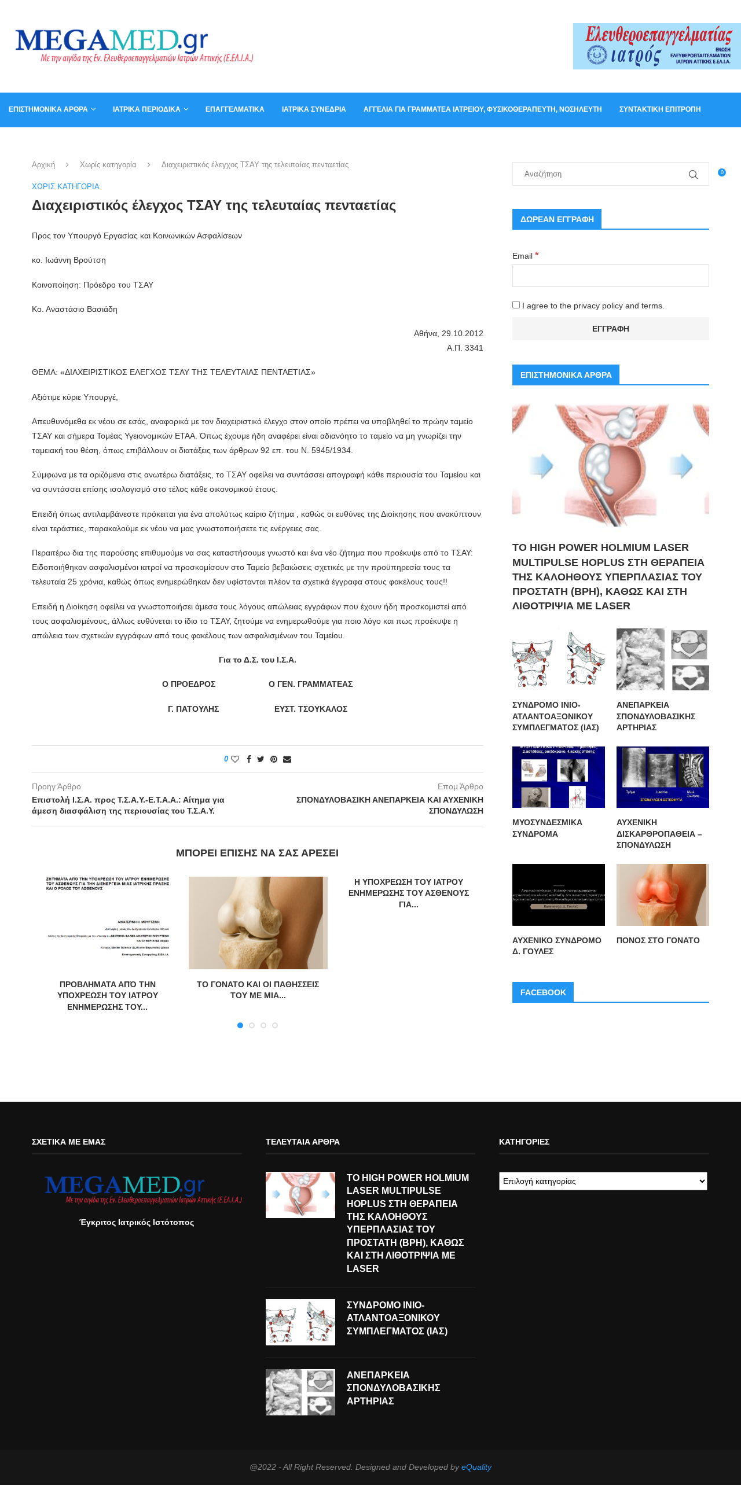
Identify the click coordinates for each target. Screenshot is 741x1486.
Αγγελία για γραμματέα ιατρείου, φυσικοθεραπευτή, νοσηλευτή (483, 109)
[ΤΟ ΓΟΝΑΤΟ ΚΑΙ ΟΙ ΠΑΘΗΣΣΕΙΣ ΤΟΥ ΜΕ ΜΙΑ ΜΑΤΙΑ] (258, 923)
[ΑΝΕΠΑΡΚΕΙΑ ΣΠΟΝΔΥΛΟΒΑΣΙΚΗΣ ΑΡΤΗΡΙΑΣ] (663, 659)
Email (525, 255)
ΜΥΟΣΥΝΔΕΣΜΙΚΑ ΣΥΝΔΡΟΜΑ (547, 828)
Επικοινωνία (32, 143)
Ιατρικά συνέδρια (314, 109)
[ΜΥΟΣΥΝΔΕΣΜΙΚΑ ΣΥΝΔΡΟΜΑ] (558, 777)
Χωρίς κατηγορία (108, 164)
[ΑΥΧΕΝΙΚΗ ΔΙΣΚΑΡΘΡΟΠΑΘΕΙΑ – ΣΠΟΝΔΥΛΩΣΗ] (663, 777)
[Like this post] (235, 759)
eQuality (476, 1467)
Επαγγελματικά (235, 109)
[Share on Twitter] (261, 759)
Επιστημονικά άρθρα (48, 109)
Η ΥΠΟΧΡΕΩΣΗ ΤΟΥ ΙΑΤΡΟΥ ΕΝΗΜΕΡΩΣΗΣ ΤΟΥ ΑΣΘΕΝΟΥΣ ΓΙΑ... (409, 893)
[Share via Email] (287, 759)
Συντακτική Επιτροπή (660, 109)
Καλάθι (86, 143)
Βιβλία (129, 143)
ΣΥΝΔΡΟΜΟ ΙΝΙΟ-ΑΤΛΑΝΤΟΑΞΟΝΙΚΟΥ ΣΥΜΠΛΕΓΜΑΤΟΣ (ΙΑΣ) (555, 716)
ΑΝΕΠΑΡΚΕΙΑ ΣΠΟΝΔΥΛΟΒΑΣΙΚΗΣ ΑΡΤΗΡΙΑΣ (656, 716)
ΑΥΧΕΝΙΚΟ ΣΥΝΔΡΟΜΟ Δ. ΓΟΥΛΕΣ (556, 946)
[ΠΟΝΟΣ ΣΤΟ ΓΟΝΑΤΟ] (663, 895)
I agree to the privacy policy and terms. (592, 305)
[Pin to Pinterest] (273, 759)
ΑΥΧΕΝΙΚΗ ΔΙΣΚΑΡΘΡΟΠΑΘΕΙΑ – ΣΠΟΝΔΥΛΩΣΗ (659, 833)
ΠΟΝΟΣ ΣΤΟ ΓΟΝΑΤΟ (658, 940)
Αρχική (43, 164)
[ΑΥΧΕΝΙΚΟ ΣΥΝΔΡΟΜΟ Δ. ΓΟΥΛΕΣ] (558, 895)
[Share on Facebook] (249, 759)
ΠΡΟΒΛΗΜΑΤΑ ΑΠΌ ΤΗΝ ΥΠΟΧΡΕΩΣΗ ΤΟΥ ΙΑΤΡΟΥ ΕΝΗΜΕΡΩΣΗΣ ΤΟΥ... (107, 995)
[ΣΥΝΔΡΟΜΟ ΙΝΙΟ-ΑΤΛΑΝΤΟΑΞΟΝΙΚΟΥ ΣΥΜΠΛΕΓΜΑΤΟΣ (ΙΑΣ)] (558, 659)
